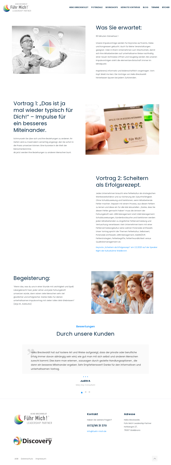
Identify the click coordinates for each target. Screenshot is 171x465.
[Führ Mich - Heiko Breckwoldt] (17, 7)
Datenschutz (27, 458)
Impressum (41, 458)
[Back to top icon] (155, 458)
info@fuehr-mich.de (96, 431)
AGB (16, 458)
